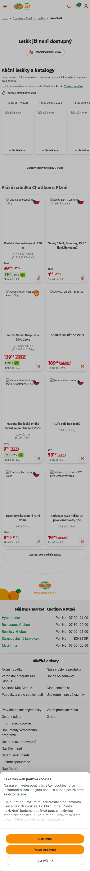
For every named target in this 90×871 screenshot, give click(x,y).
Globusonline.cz (58, 688)
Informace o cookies (17, 723)
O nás (51, 717)
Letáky (41, 18)
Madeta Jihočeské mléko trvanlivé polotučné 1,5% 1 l (23, 426)
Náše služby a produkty (64, 669)
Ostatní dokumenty (16, 755)
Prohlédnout (19, 150)
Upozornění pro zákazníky (66, 695)
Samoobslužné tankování (21, 639)
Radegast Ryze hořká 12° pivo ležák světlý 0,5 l (67, 518)
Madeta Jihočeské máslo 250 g (23, 246)
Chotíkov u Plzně (22, 18)
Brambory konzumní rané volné (23, 518)
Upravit (42, 860)
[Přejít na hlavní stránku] (18, 6)
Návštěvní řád (12, 749)
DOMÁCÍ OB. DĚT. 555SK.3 (67, 335)
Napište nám (11, 769)
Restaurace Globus (16, 625)
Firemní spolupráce (16, 762)
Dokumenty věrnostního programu (19, 732)
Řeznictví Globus (14, 632)
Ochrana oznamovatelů (19, 742)
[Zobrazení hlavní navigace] (5, 6)
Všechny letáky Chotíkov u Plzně (45, 167)
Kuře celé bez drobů (67, 424)
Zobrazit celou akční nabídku (45, 554)
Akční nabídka (12, 669)
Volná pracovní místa (62, 710)
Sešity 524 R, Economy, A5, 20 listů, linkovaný (67, 246)
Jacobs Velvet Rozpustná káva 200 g (23, 337)
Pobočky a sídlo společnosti (22, 695)
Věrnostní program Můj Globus (19, 678)
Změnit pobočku (73, 86)
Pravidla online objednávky (21, 710)
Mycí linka (9, 645)
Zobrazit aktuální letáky (48, 52)
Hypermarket (11, 618)
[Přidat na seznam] (38, 278)
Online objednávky (60, 676)
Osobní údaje (11, 717)
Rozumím (45, 839)
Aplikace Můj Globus (17, 688)
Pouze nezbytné (45, 850)
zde (23, 794)
